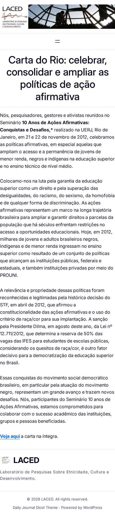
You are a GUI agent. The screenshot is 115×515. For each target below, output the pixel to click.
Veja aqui (10, 436)
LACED (26, 460)
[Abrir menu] (57, 41)
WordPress (92, 507)
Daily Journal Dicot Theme (35, 507)
